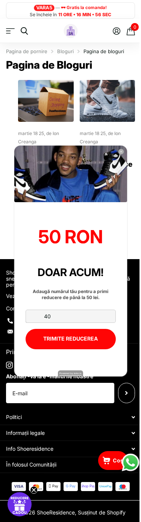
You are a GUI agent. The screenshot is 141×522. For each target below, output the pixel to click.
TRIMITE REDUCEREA (70, 338)
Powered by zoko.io (70, 373)
